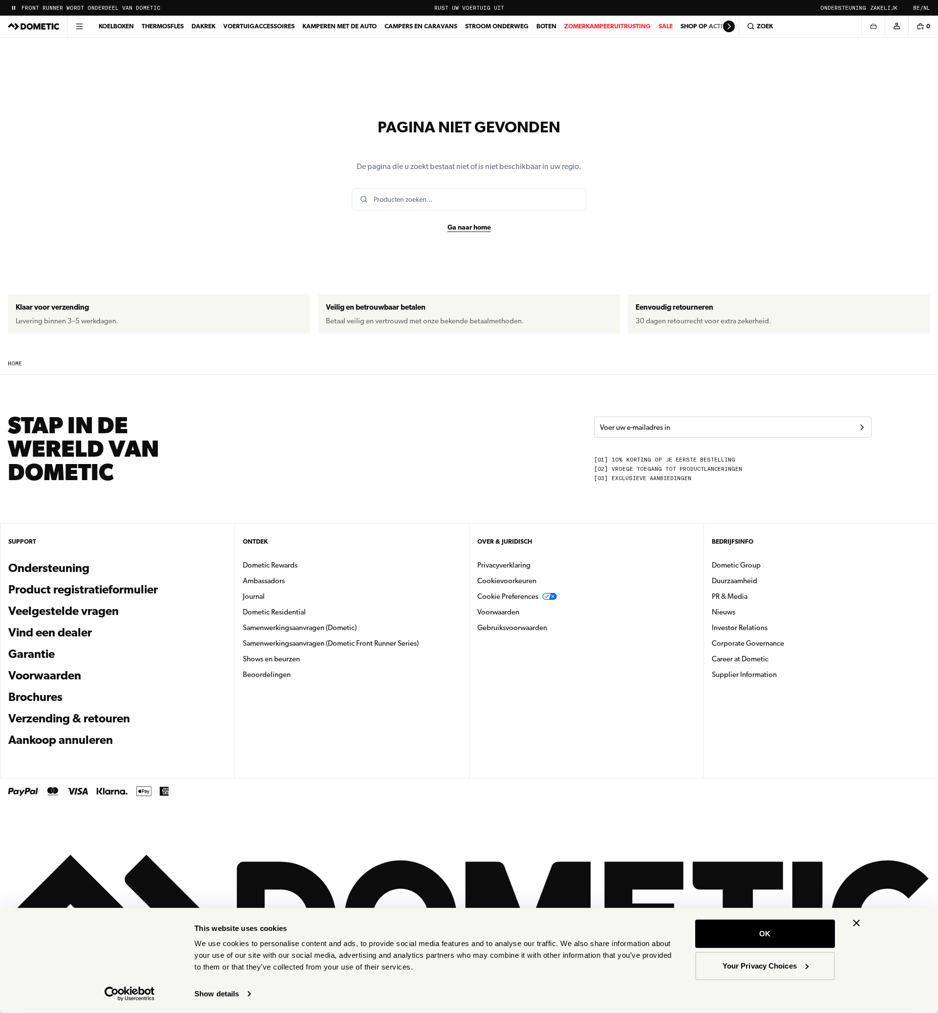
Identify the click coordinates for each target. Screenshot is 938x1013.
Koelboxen (116, 26)
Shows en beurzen (271, 658)
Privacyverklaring (504, 565)
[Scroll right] (729, 26)
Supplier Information (744, 674)
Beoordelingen (267, 674)
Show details (216, 994)
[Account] (896, 26)
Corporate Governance (779, 643)
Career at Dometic (771, 658)
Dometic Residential (305, 611)
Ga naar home (469, 227)
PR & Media (760, 596)
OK (764, 933)
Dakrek (203, 26)
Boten (546, 26)
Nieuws (754, 611)
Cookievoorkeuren (506, 580)
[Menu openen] (79, 26)
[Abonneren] (862, 427)
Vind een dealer (50, 632)
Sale (666, 26)
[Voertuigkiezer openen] (873, 26)
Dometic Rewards (270, 565)
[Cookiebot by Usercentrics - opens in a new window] (129, 994)
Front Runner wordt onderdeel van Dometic (90, 8)
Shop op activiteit (711, 26)
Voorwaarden (44, 675)
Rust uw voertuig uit (469, 8)
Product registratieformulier (83, 589)
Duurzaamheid (734, 580)
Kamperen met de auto (339, 26)
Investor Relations (770, 627)
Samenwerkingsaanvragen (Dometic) (300, 627)
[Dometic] (34, 26)
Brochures (88, 697)
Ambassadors (264, 580)
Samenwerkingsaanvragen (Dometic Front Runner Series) (331, 643)
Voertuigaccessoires (259, 26)
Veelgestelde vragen (63, 611)
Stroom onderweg (497, 26)
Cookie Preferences (507, 596)
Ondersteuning (843, 8)
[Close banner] (856, 923)
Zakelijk (883, 8)
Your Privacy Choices (760, 965)
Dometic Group (767, 565)
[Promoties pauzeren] (14, 8)
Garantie (31, 654)
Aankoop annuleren (60, 740)
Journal (254, 596)
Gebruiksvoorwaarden (512, 627)
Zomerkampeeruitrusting (607, 26)
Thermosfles (163, 26)
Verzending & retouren (69, 718)
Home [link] (15, 363)
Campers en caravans (420, 26)
